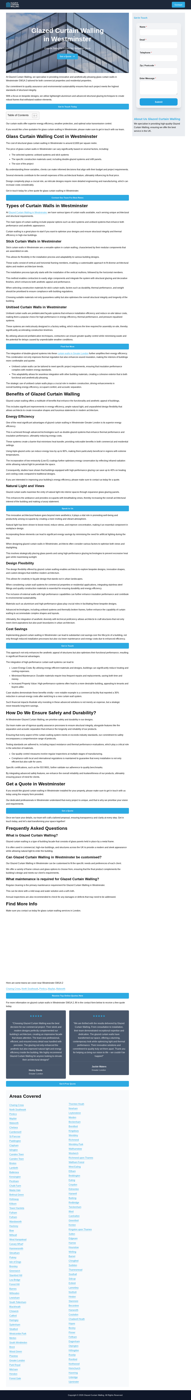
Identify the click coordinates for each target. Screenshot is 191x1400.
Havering (73, 1373)
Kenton (72, 1225)
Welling (72, 1252)
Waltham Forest (76, 1162)
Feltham (73, 1337)
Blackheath (15, 1307)
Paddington (15, 1141)
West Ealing (75, 1167)
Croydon (73, 1184)
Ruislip (72, 1355)
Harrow (72, 1243)
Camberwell (15, 1132)
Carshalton (74, 1216)
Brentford (73, 1126)
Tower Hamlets (16, 1208)
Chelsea (13, 1127)
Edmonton (74, 1189)
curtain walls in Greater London (73, 353)
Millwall (13, 1235)
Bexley (72, 1328)
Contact (178, 5)
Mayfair (51, 989)
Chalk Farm (15, 1186)
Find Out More (67, 346)
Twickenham (75, 1207)
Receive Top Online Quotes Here (67, 996)
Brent (12, 1347)
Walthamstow (75, 1149)
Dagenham (74, 1341)
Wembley (73, 1135)
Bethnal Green (16, 1195)
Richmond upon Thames (81, 1158)
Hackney (13, 1226)
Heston (72, 1296)
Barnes (12, 1289)
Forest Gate (15, 1378)
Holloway (14, 1199)
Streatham (14, 1253)
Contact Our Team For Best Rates (67, 198)
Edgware (73, 1238)
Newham (73, 1108)
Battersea (14, 1172)
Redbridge (74, 1202)
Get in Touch (67, 646)
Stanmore (73, 1301)
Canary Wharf (16, 1244)
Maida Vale (15, 1190)
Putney (12, 1257)
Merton (12, 1338)
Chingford (73, 1261)
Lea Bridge (14, 1280)
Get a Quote (65, 56)
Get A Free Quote (67, 1084)
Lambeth (13, 1168)
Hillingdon (74, 1350)
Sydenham (14, 1324)
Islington (13, 1150)
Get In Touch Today (67, 107)
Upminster (74, 1382)
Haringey (13, 1320)
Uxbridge (73, 1377)
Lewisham (14, 1298)
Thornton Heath (76, 1104)
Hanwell (73, 1193)
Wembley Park (76, 1144)
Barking (72, 1198)
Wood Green (15, 1351)
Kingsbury (74, 1131)
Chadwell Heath (77, 1319)
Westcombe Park (17, 1333)
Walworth (60, 989)
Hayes (72, 1323)
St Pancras (14, 1136)
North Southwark (30, 989)
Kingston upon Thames (80, 1229)
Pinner (72, 1332)
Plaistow (13, 1356)
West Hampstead (17, 1239)
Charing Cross (13, 989)
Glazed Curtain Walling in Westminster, (28, 212)
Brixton (12, 1163)
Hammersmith (16, 1248)
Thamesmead (75, 1270)
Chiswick (13, 1311)
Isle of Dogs (15, 1262)
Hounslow (74, 1247)
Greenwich (14, 1271)
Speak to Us (67, 508)
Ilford (71, 1211)
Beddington (74, 1175)
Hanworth (73, 1310)
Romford (73, 1359)
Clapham (13, 1145)
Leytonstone (75, 1113)
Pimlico (43, 989)
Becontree (74, 1305)
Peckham (14, 1181)
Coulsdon (73, 1314)
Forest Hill (14, 1284)
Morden (72, 1117)
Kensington (15, 1177)
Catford (13, 1315)
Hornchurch (74, 1368)
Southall (73, 1274)
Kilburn (12, 1203)
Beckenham (75, 1122)
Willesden (14, 1293)
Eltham (72, 1171)
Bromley (13, 1266)
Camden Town (16, 1154)
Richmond (74, 1140)
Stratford (13, 1329)
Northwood (74, 1364)
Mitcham (13, 1369)
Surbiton (73, 1265)
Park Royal (14, 1365)
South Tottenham (17, 1302)
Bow (11, 1230)
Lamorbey (74, 1287)
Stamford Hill (15, 1275)
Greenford (74, 1220)
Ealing (72, 1180)
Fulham (13, 1212)
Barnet (72, 1256)
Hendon (13, 1374)
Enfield (72, 1283)
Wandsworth (15, 1221)
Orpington (73, 1346)
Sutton (72, 1234)
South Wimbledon (18, 1342)
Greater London (17, 1360)
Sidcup (72, 1279)
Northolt (72, 1292)
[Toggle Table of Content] (33, 115)
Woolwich (73, 1153)
